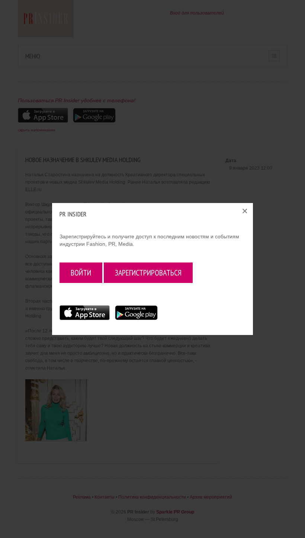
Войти (81, 272)
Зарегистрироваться (148, 272)
